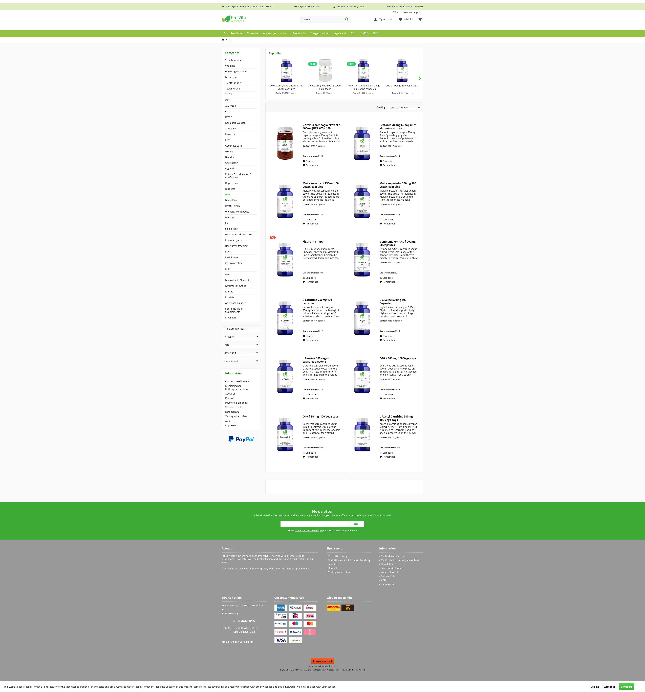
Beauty (229, 151)
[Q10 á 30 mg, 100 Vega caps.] (285, 435)
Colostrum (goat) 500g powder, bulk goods (325, 87)
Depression (231, 183)
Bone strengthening (236, 245)
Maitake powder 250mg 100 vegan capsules (398, 185)
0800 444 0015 (244, 621)
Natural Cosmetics (235, 285)
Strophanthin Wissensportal (327, 669)
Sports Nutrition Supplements (234, 310)
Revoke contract (322, 661)
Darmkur (230, 134)
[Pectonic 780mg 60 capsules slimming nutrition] (362, 143)
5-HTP (228, 94)
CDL (227, 111)
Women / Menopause (237, 211)
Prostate (229, 297)
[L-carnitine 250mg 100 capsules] (285, 318)
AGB (227, 420)
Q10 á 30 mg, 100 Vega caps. (321, 416)
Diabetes (230, 188)
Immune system (234, 240)
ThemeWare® (358, 669)
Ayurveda (230, 105)
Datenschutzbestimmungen (309, 530)
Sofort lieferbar (235, 328)
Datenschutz (232, 411)
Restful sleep (232, 205)
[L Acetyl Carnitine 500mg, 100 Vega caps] (362, 435)
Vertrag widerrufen (236, 416)
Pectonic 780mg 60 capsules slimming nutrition (398, 126)
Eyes (227, 140)
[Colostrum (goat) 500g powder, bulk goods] (325, 70)
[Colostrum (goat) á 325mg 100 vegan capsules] (286, 70)
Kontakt (229, 398)
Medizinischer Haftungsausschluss (236, 387)
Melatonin (231, 77)
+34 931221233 (243, 632)
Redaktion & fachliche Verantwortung (349, 560)
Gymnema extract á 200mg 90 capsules (398, 243)
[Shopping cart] (419, 19)
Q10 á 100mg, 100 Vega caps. (402, 85)
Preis (226, 344)
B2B (227, 274)
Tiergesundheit (233, 82)
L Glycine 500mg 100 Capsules (393, 301)
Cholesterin (231, 162)
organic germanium (236, 71)
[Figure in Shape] (285, 260)
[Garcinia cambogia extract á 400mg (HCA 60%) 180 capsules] (285, 143)
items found (231, 361)
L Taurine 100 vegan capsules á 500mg (316, 360)
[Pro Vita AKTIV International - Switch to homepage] (246, 18)
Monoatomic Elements (237, 280)
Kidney (229, 291)
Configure (626, 686)
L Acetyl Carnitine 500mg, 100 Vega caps (397, 418)
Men (227, 268)
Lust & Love (231, 257)
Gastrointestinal (234, 263)
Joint (227, 223)
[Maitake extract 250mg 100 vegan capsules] (285, 201)
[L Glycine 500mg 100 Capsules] (362, 318)
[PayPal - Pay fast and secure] (241, 439)
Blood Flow (231, 200)
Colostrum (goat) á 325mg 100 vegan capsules (286, 87)
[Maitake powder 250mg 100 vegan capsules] (362, 201)
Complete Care (233, 145)
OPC (227, 100)
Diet (227, 194)
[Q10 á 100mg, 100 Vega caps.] (402, 70)
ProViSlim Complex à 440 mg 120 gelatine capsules (364, 87)
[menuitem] (412, 12)
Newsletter (387, 564)
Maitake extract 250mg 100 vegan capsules (321, 185)
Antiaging (230, 128)
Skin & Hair (231, 228)
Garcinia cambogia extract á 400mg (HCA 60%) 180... (321, 126)
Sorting (381, 107)
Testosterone (232, 88)
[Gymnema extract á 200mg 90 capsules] (362, 260)
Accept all (609, 686)
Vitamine (230, 65)
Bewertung (230, 352)
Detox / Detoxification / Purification (238, 176)
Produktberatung (338, 556)
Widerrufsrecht (233, 407)
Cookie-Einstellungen (237, 381)
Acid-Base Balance (235, 303)
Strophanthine (233, 60)
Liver (228, 251)
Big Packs (230, 168)
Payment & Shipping (236, 402)
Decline (595, 686)
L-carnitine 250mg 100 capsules (317, 301)
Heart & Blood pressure (238, 234)
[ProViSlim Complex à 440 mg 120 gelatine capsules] (363, 70)
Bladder (229, 157)
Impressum (231, 425)
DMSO (228, 117)
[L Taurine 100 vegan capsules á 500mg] (285, 376)
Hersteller (229, 336)
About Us (230, 393)
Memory (229, 217)
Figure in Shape (313, 241)
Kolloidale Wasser (235, 122)
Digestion (230, 317)
